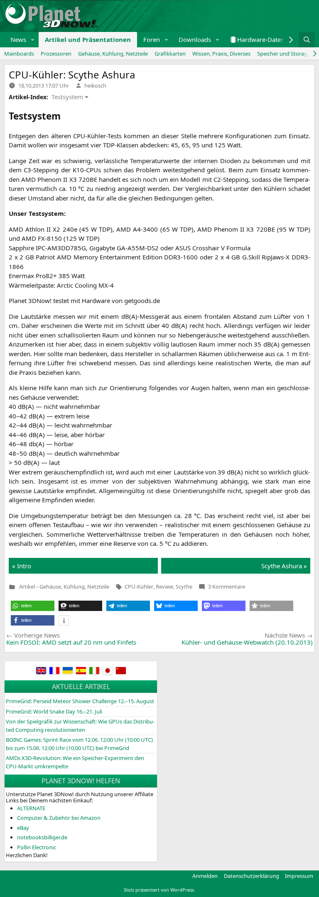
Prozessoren (56, 53)
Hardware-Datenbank (268, 39)
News (18, 39)
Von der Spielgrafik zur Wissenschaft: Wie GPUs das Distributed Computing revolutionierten (80, 725)
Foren (151, 39)
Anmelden (205, 876)
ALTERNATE (31, 808)
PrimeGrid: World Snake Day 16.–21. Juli (54, 711)
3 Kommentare (226, 586)
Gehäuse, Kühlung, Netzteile (113, 53)
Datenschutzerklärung (251, 876)
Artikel (27, 587)
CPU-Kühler (139, 586)
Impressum (299, 876)
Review (164, 586)
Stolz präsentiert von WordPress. (159, 890)
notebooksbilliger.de (42, 837)
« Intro (21, 566)
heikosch (95, 85)
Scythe (184, 586)
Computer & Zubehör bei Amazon (59, 817)
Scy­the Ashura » (284, 566)
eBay (23, 827)
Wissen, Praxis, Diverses (221, 53)
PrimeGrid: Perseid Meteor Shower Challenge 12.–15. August (80, 701)
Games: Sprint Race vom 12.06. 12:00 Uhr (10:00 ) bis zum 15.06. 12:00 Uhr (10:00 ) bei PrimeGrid (79, 744)
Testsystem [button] (67, 97)
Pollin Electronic (36, 847)
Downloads (195, 39)
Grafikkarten (170, 53)
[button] (33, 39)
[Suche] (307, 39)
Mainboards (19, 53)
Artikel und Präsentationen (88, 39)
